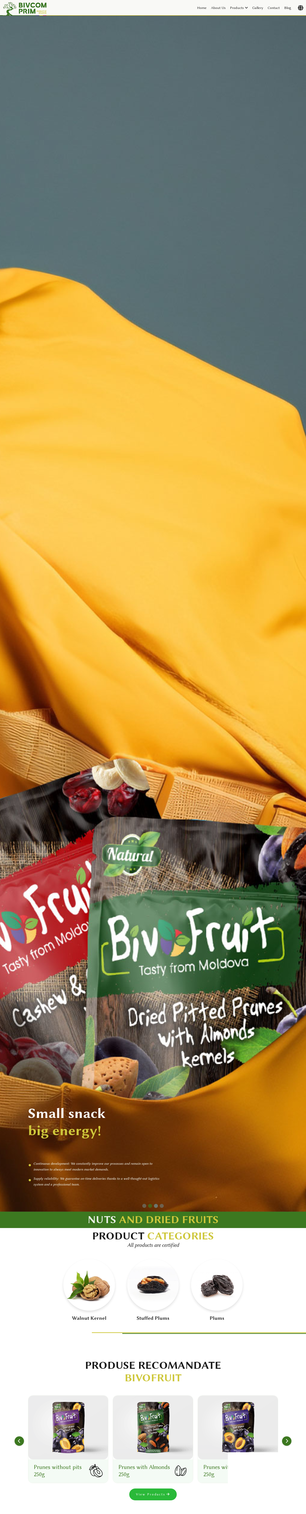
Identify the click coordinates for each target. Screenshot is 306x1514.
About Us (218, 8)
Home (202, 8)
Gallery (257, 8)
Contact (274, 8)
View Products (150, 1494)
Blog (287, 8)
